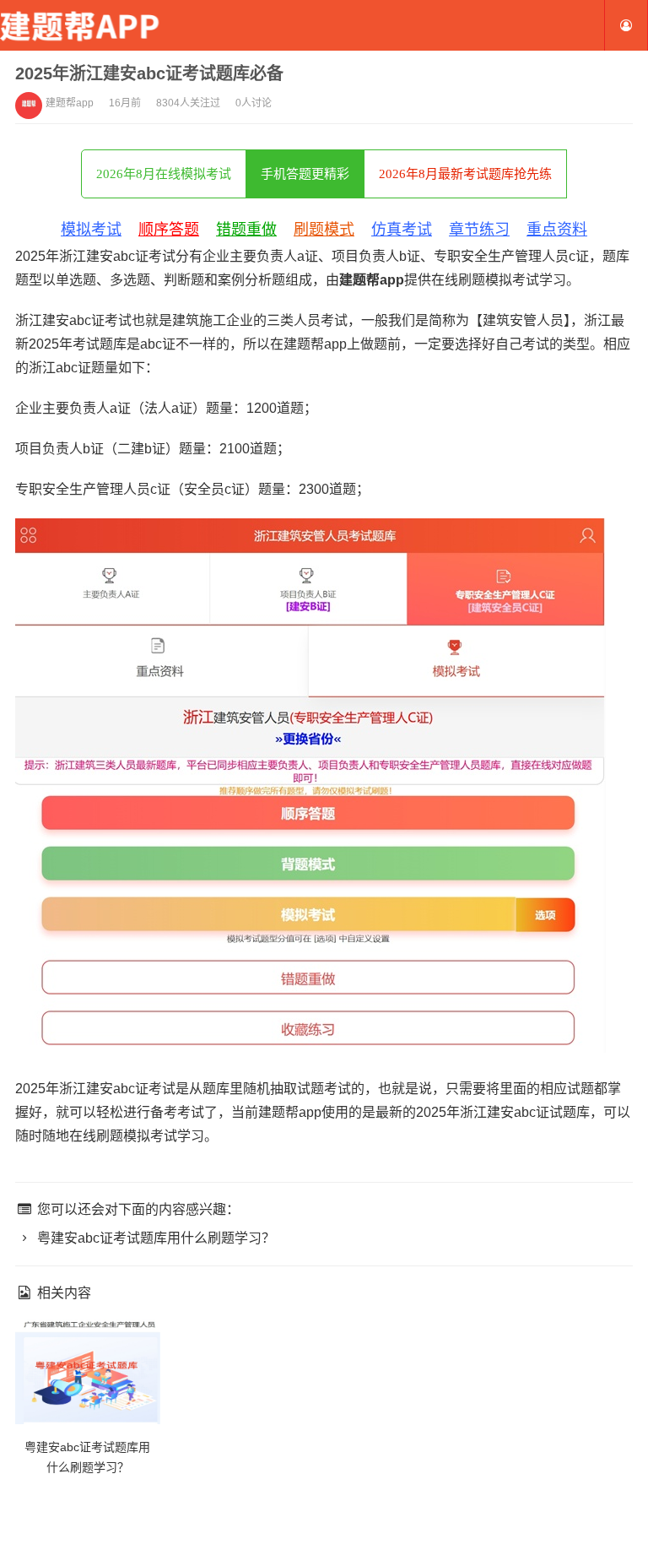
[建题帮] (84, 25)
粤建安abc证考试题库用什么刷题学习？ (154, 1238)
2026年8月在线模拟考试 (163, 174)
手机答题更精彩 (305, 174)
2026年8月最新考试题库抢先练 (465, 174)
